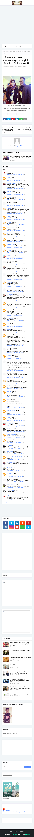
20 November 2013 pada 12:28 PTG (15, 213)
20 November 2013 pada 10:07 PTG (15, 407)
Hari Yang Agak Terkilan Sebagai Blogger (19, 694)
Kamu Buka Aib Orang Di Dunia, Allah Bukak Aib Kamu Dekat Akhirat (20, 665)
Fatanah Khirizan (11, 227)
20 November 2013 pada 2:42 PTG (15, 258)
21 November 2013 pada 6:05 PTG (15, 487)
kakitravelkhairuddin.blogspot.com (15, 456)
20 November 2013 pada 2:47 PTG (15, 271)
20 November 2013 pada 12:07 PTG (15, 174)
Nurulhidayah (10, 490)
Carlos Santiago (11, 233)
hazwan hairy (10, 255)
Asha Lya (9, 191)
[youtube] (17, 527)
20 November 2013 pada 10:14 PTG (15, 414)
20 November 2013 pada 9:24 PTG (15, 383)
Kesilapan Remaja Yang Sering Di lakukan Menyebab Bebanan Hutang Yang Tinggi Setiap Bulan (19, 644)
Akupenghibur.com (8, 66)
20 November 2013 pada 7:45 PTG (15, 345)
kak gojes (9, 473)
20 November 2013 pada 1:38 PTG (15, 241)
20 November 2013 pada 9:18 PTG (15, 370)
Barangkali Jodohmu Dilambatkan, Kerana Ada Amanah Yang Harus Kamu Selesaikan (20, 687)
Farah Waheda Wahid (12, 183)
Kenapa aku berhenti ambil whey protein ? (14, 812)
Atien (8, 380)
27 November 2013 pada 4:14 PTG (15, 493)
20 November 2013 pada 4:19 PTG (15, 321)
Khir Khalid (9, 429)
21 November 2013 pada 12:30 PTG (15, 470)
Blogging (15, 834)
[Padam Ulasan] (24, 174)
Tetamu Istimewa (11, 484)
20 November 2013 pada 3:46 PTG (15, 315)
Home (11, 831)
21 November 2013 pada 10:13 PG (15, 459)
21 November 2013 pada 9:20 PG (15, 454)
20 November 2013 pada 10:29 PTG (15, 420)
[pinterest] (28, 523)
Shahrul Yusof (10, 244)
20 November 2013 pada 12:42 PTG (15, 230)
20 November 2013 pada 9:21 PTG (15, 377)
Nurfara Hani (10, 318)
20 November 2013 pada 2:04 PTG (15, 247)
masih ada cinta (12, 114)
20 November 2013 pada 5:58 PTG (15, 332)
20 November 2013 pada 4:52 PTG (15, 326)
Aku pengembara (11, 410)
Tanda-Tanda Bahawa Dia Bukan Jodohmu (20, 650)
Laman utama (6, 51)
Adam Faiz (9, 282)
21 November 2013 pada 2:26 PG (15, 442)
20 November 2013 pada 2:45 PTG (15, 264)
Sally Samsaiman (11, 172)
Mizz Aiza (9, 440)
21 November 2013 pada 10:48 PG (15, 465)
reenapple (9, 445)
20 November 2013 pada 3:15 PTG (15, 291)
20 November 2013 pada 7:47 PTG (15, 352)
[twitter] (11, 523)
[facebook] (5, 523)
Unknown (9, 177)
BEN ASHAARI (6, 810)
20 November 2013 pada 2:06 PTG (15, 253)
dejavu (11, 51)
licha (8, 323)
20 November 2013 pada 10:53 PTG (15, 431)
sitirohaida (9, 468)
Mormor (9, 329)
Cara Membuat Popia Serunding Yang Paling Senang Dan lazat (20, 658)
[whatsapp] (22, 527)
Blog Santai (10, 423)
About (15, 831)
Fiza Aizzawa (10, 451)
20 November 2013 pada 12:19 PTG (15, 205)
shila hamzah (21, 114)
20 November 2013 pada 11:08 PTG (15, 437)
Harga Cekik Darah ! (17, 285)
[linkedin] (17, 523)
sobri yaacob (10, 267)
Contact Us (22, 831)
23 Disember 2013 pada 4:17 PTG (15, 500)
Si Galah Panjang (11, 462)
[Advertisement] (17, 25)
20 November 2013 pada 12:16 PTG (15, 200)
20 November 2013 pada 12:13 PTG (15, 194)
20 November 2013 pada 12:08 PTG (15, 180)
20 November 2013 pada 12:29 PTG (15, 219)
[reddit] (22, 523)
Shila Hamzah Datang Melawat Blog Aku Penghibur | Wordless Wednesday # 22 (20, 157)
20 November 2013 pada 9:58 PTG (15, 397)
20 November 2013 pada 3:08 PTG (15, 286)
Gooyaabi (27, 834)
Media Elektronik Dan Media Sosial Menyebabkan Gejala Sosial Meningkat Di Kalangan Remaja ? (19, 680)
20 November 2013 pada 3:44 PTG (15, 307)
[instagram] (11, 527)
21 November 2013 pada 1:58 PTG (15, 476)
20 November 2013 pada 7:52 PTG (15, 358)
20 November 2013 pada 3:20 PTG (15, 300)
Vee (8, 303)
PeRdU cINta (10, 294)
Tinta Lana (9, 391)
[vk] (5, 527)
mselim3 (9, 399)
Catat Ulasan (6, 503)
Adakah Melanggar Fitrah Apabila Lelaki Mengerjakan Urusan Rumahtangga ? (19, 672)
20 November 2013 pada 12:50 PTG (15, 236)
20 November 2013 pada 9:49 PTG (15, 388)
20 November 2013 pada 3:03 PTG (15, 279)
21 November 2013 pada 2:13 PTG (15, 482)
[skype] (28, 527)
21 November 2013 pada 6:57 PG (15, 448)
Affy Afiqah (9, 386)
